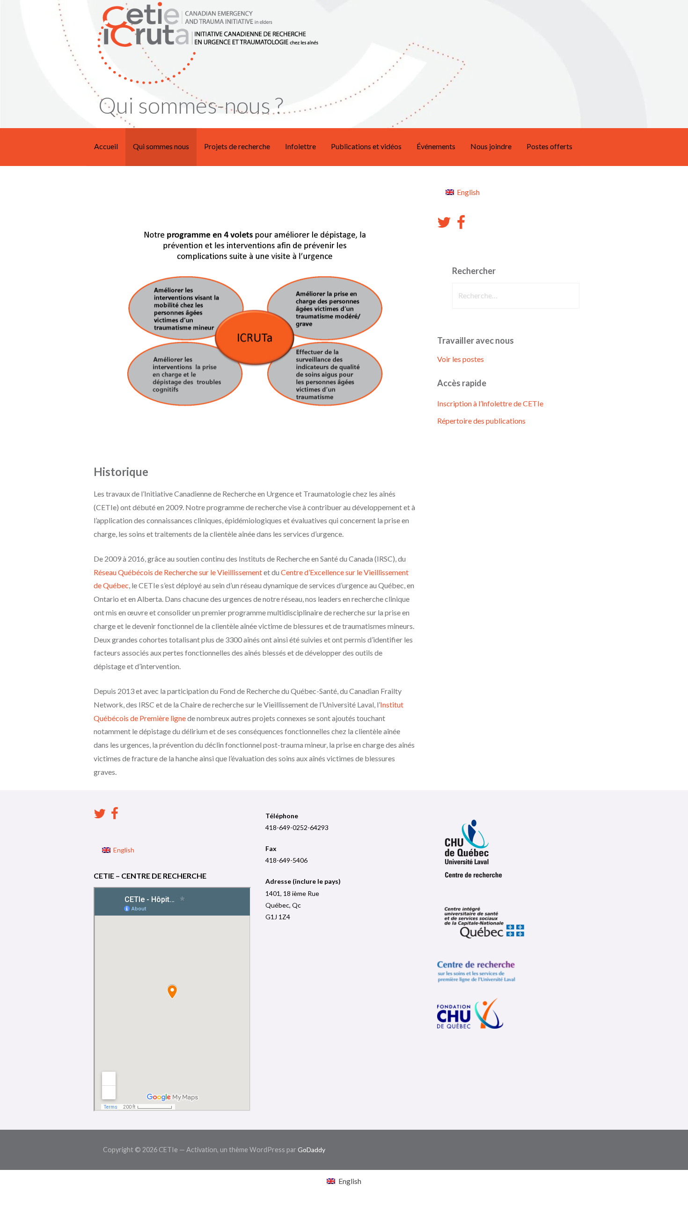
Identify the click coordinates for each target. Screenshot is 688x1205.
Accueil (106, 146)
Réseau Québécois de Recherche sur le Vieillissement (178, 572)
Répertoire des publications (481, 420)
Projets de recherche (237, 146)
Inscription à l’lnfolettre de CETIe (490, 403)
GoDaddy (311, 1150)
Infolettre (300, 146)
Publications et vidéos (366, 146)
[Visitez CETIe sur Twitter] (444, 224)
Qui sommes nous (161, 146)
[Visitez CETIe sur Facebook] (461, 224)
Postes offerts (549, 146)
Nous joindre (491, 146)
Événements (436, 146)
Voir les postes (460, 358)
